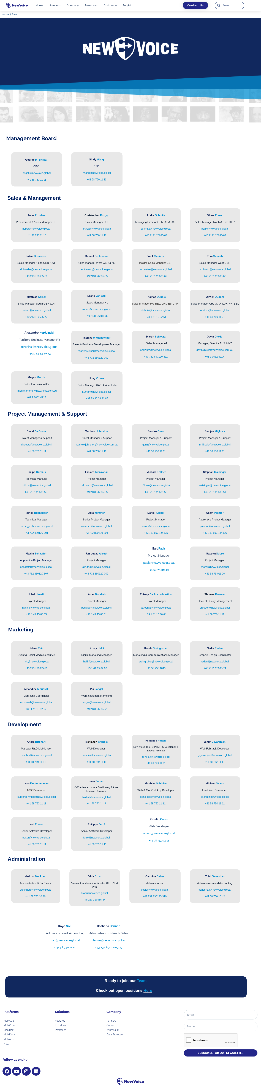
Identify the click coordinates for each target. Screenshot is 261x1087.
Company (73, 5)
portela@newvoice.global (156, 756)
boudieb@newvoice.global (96, 607)
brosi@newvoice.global (94, 892)
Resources (91, 5)
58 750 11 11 (96, 235)
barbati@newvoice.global (96, 797)
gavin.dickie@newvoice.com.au (214, 349)
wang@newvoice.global (97, 172)
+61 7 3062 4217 (214, 356)
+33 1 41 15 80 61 (96, 614)
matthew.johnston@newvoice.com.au (96, 444)
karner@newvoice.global (156, 526)
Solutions (55, 5)
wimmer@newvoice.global (96, 526)
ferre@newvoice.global (96, 837)
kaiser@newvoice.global (36, 310)
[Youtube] (16, 1071)
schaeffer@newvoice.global (36, 566)
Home (39, 5)
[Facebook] (6, 1071)
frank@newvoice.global (214, 228)
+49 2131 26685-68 (156, 235)
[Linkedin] (36, 1071)
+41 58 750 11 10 (36, 235)
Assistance (110, 5)
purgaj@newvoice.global (97, 228)
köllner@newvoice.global (156, 485)
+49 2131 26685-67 (215, 235)
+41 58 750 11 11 (36, 179)
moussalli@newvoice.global (36, 702)
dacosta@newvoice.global (36, 444)
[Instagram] (26, 1071)
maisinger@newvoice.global (215, 485)
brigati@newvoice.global (37, 172)
